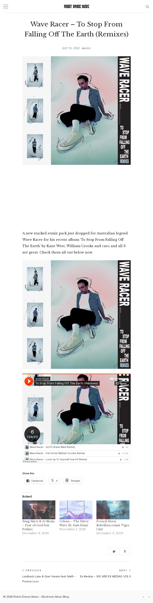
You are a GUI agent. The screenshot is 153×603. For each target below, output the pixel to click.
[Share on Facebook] (125, 551)
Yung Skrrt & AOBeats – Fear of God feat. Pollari (38, 525)
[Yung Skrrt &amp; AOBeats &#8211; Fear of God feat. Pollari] (38, 509)
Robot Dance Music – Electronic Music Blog (41, 596)
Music (86, 48)
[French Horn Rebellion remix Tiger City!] (112, 509)
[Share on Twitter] (114, 551)
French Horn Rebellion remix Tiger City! (112, 525)
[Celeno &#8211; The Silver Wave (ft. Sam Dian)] (75, 509)
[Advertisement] (76, 197)
